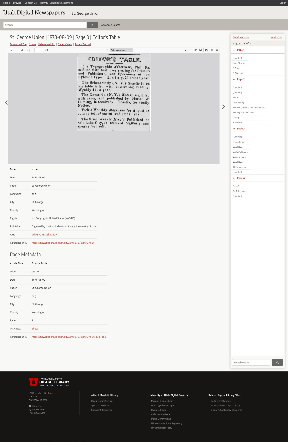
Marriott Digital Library (162, 400)
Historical (237, 122)
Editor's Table (239, 156)
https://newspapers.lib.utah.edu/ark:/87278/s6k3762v (63, 242)
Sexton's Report (240, 151)
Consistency (238, 102)
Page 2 (241, 79)
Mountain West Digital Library (225, 405)
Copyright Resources (101, 409)
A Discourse (238, 73)
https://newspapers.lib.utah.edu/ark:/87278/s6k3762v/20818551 (70, 336)
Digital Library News (161, 418)
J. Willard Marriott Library (41, 393)
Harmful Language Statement (56, 2)
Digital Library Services (102, 400)
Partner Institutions (220, 400)
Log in (283, 2)
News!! (236, 186)
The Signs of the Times (243, 112)
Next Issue (276, 37)
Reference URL (46, 44)
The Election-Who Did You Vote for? (249, 107)
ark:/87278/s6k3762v (44, 234)
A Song (236, 68)
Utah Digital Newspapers (163, 405)
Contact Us (31, 2)
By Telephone (239, 191)
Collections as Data (160, 414)
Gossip (236, 117)
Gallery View (65, 44)
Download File (18, 44)
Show (35, 328)
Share (32, 44)
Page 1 (241, 49)
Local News (238, 146)
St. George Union (86, 13)
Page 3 (241, 128)
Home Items (238, 141)
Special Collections (100, 405)
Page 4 (241, 178)
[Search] (92, 25)
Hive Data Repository (161, 427)
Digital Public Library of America (226, 409)
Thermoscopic (239, 166)
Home (6, 2)
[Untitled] (237, 58)
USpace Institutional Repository (166, 423)
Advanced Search (110, 24)
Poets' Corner (239, 63)
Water (236, 97)
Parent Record (83, 44)
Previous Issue (241, 37)
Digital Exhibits (158, 409)
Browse (17, 2)
